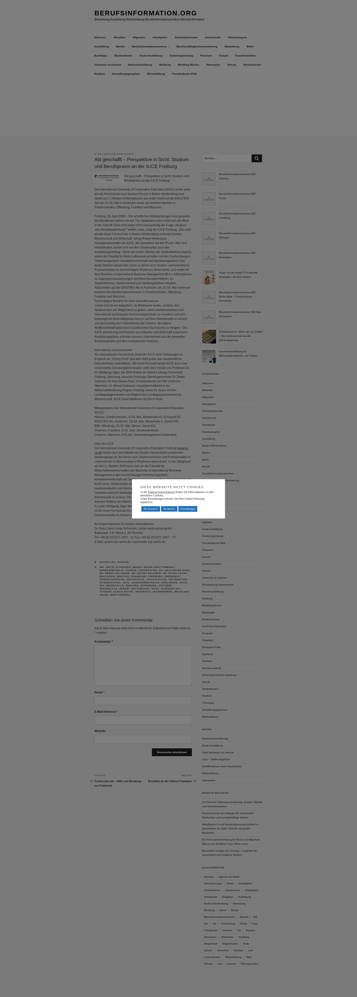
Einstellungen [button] (188, 509)
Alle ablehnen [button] (169, 509)
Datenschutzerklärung (161, 492)
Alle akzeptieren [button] (151, 509)
